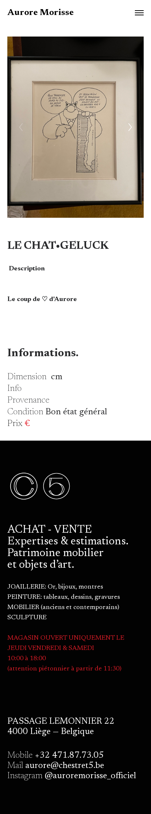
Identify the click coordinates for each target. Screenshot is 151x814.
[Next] (130, 127)
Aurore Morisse (40, 12)
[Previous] (21, 127)
